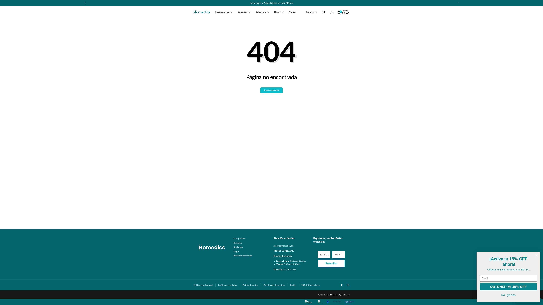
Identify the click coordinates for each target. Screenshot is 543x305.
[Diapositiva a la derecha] (458, 3)
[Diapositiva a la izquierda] (85, 3)
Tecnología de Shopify (342, 295)
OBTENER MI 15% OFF (508, 287)
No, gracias (508, 295)
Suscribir (331, 263)
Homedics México (329, 295)
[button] (324, 12)
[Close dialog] (536, 255)
